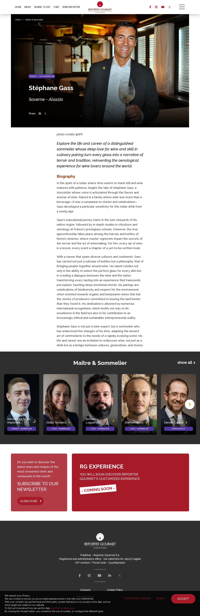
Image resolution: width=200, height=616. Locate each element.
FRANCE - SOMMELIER (22, 429)
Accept (183, 598)
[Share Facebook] (40, 113)
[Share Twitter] (45, 113)
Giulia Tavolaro (56, 422)
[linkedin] (109, 575)
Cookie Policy (115, 589)
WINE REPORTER (71, 7)
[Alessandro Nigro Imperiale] (21, 404)
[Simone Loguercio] (100, 404)
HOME (18, 7)
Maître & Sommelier (34, 20)
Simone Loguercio (93, 420)
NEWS (27, 7)
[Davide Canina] (178, 404)
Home (18, 20)
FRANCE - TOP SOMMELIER (41, 76)
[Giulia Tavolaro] (60, 404)
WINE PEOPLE (178, 429)
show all (185, 362)
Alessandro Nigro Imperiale (18, 420)
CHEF (56, 7)
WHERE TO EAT (42, 7)
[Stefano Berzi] (139, 404)
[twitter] (169, 7)
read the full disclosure (62, 608)
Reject (161, 598)
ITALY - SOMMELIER (61, 429)
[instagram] (156, 7)
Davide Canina (173, 422)
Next (190, 404)
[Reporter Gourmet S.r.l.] (100, 7)
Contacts (85, 589)
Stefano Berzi (134, 422)
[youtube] (163, 7)
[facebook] (150, 7)
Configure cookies (137, 598)
